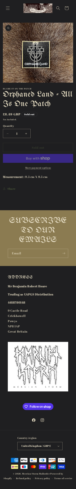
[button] (8, 8)
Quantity (8, 126)
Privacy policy (42, 478)
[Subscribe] (63, 253)
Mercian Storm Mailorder (36, 473)
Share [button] (11, 188)
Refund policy (23, 478)
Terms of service (63, 478)
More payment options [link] (38, 167)
